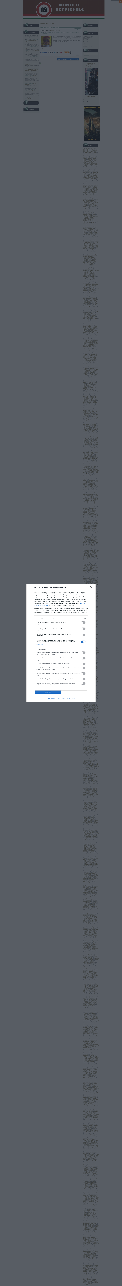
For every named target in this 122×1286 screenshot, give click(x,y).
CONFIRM (48, 692)
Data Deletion (51, 698)
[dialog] (61, 643)
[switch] (83, 622)
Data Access (61, 698)
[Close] (92, 588)
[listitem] (61, 619)
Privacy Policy (71, 698)
